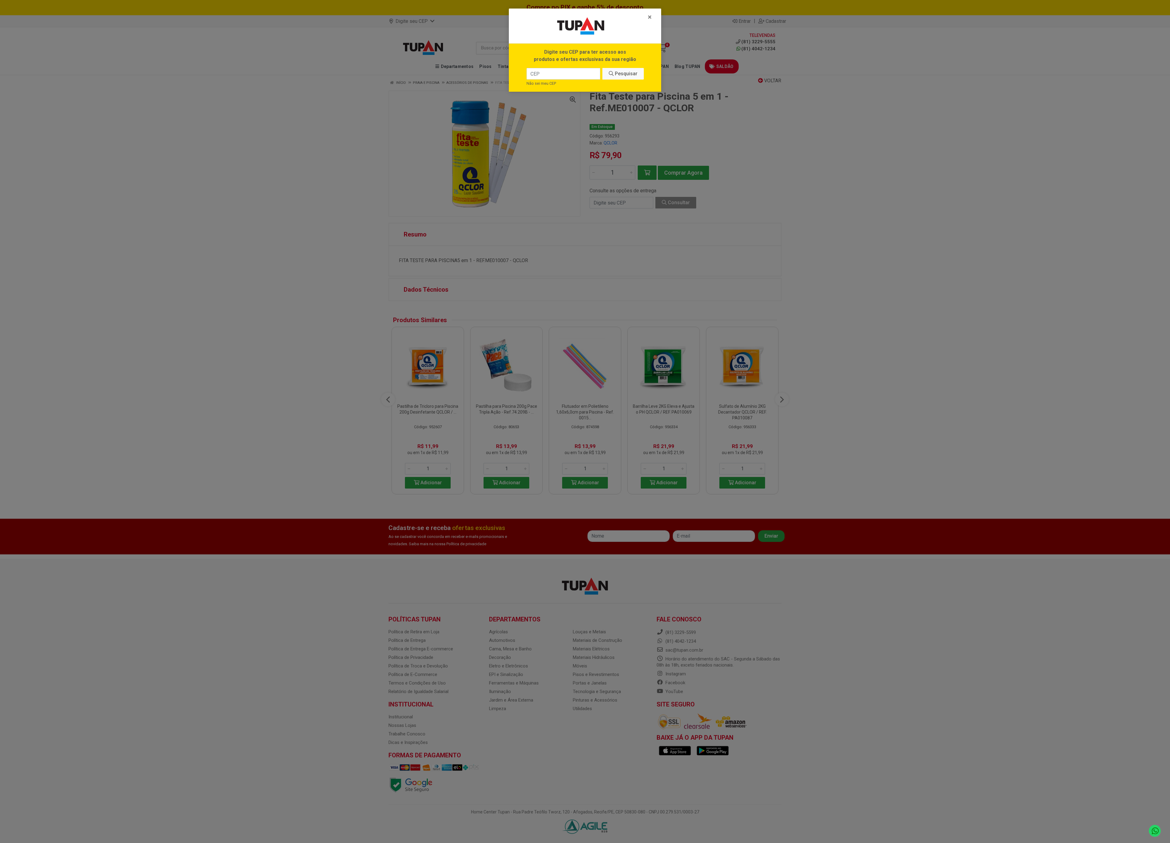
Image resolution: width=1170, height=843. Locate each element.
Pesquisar (625, 73)
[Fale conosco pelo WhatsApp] (1155, 831)
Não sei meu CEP (541, 83)
